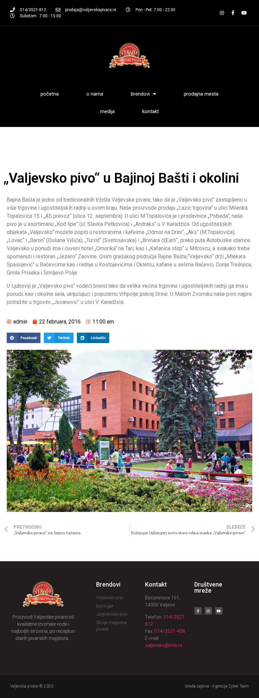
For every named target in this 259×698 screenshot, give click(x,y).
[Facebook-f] (233, 13)
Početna (49, 94)
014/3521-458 (169, 631)
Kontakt (150, 111)
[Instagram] (222, 13)
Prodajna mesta (201, 94)
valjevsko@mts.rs (163, 645)
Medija (107, 111)
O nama (94, 94)
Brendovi (140, 94)
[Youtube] (244, 13)
